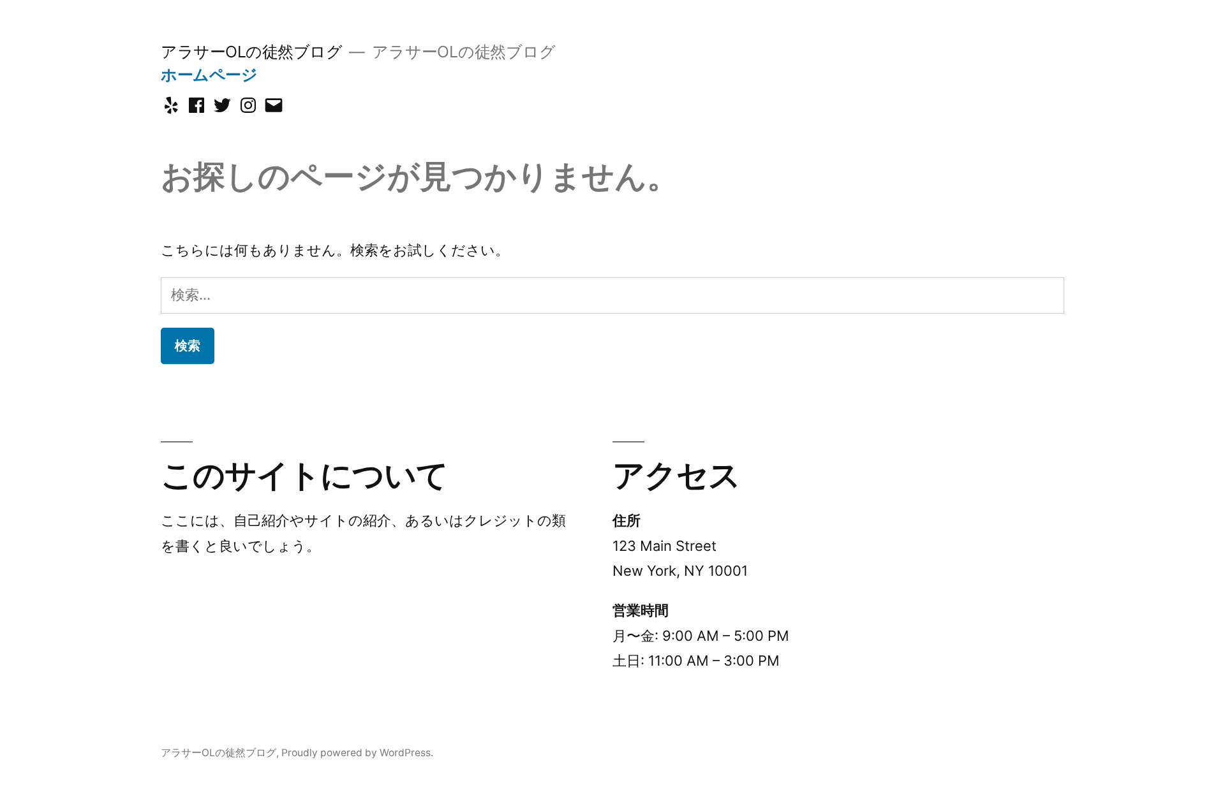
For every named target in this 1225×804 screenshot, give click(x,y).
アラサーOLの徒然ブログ (251, 51)
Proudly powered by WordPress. (357, 753)
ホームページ (209, 74)
